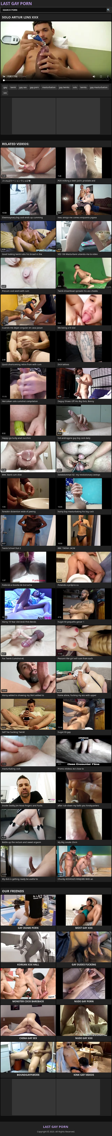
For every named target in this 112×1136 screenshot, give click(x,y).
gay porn (34, 87)
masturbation (49, 87)
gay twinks (64, 87)
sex (5, 92)
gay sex (23, 87)
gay (5, 87)
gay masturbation (98, 87)
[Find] (108, 10)
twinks (83, 87)
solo (75, 87)
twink (13, 87)
